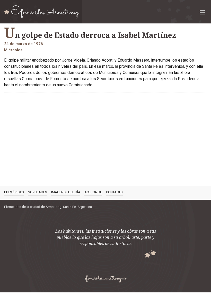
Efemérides (14, 192)
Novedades (37, 192)
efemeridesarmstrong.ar (105, 278)
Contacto (114, 192)
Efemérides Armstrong (44, 12)
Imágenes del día (65, 192)
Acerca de (93, 192)
